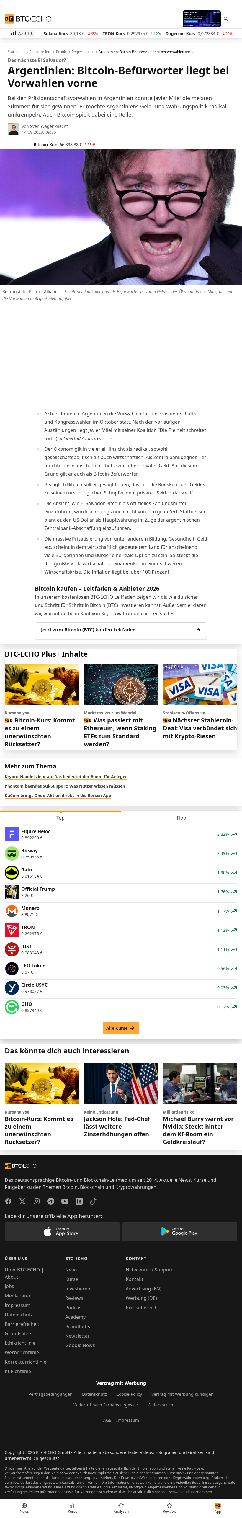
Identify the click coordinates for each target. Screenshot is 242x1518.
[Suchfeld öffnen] (226, 19)
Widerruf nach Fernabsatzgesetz (105, 1405)
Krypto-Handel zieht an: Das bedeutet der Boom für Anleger (66, 776)
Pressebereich (142, 1307)
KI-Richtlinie (18, 1371)
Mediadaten (18, 1295)
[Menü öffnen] (234, 19)
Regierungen (82, 52)
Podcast (74, 1307)
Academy (75, 1317)
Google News (80, 1345)
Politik (61, 52)
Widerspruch (160, 1405)
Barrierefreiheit (22, 1324)
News (71, 1269)
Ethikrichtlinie (20, 1343)
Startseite (16, 52)
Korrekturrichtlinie (25, 1362)
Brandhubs (77, 1326)
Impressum (17, 1305)
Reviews (74, 1298)
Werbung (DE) (141, 1298)
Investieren (77, 1288)
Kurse (71, 1279)
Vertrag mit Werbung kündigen (182, 1394)
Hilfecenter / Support (149, 1269)
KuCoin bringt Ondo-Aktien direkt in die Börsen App (58, 795)
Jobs (9, 1286)
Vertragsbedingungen (51, 1394)
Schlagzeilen (40, 52)
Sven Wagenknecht (49, 126)
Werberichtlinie (22, 1352)
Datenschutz (19, 1314)
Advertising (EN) (143, 1288)
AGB (107, 1420)
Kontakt (134, 1279)
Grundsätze (18, 1333)
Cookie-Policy (129, 1394)
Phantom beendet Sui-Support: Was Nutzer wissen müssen (65, 786)
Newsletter (77, 1336)
